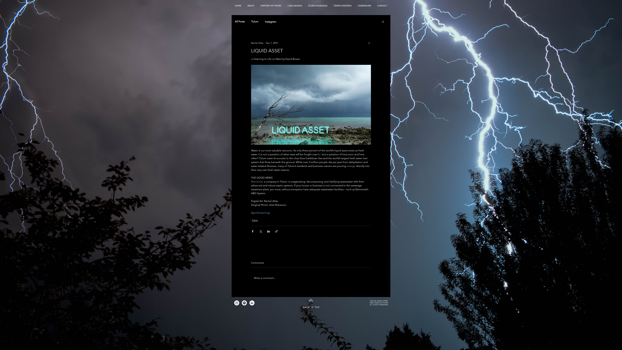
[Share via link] (276, 231)
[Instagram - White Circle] (236, 302)
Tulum (254, 21)
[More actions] (369, 43)
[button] (364, 6)
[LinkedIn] (251, 302)
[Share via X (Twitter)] (260, 231)
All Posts (240, 21)
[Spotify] (244, 302)
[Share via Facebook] (252, 231)
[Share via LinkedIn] (268, 231)
